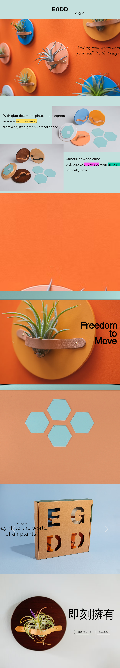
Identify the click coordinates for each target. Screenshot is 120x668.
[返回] (49, 58)
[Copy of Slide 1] (96, 82)
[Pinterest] (83, 13)
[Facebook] (75, 13)
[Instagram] (79, 13)
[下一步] (106, 341)
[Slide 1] (100, 83)
